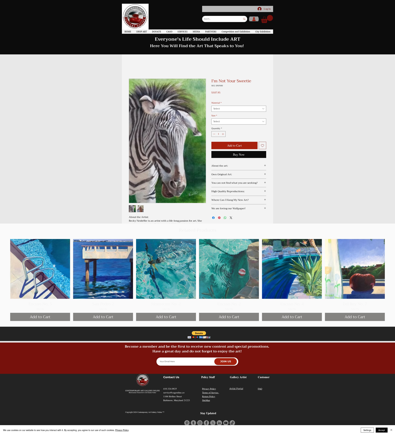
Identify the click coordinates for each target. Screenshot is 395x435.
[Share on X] (231, 218)
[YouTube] (226, 423)
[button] (267, 19)
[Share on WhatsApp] (225, 218)
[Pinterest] (187, 423)
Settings (367, 430)
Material (216, 102)
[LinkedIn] (219, 423)
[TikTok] (232, 423)
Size (214, 115)
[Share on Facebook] (213, 218)
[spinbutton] (218, 134)
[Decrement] (214, 134)
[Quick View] (40, 269)
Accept (381, 430)
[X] (213, 423)
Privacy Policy (209, 388)
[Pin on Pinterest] (219, 218)
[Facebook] (206, 423)
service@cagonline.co (174, 392)
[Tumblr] (193, 423)
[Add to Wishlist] (262, 145)
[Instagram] (200, 423)
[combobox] (238, 109)
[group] (197, 280)
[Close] (391, 430)
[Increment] (223, 134)
